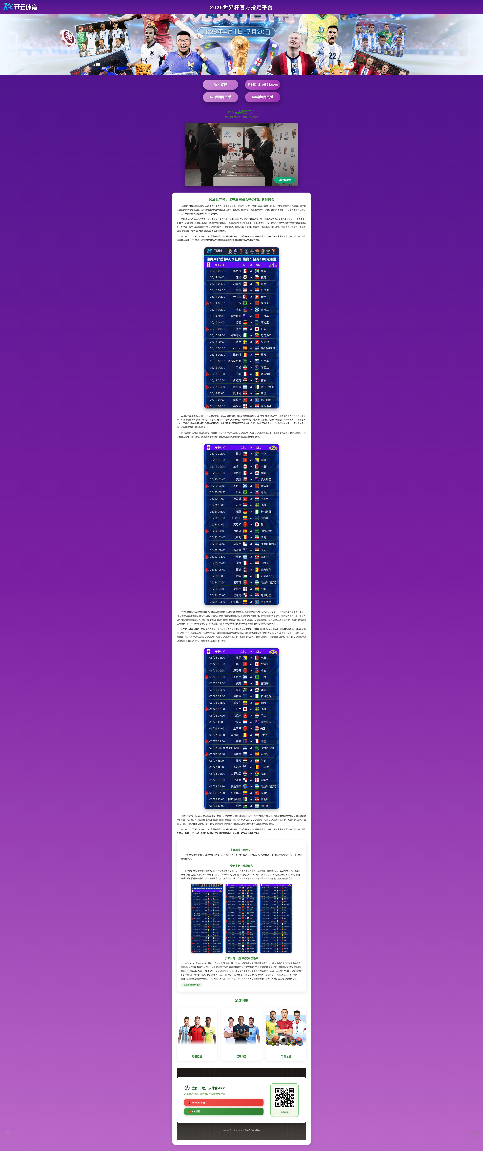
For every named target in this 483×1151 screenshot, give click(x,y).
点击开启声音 (285, 180)
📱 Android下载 (196, 1102)
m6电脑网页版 (262, 97)
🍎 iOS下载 (194, 1111)
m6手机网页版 (220, 97)
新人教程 (220, 84)
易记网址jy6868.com (262, 84)
